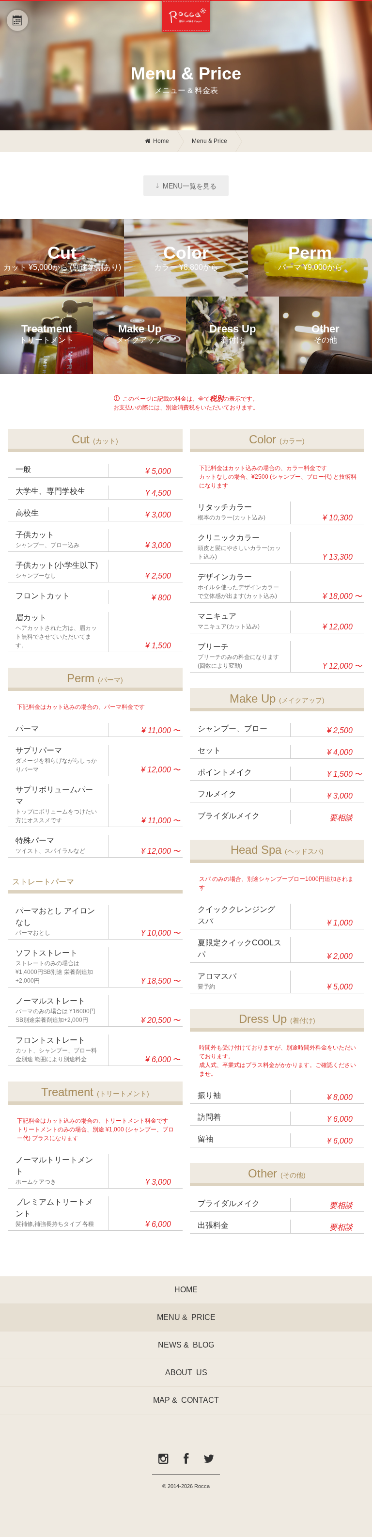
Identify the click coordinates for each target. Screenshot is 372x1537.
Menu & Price (209, 141)
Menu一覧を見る (190, 185)
